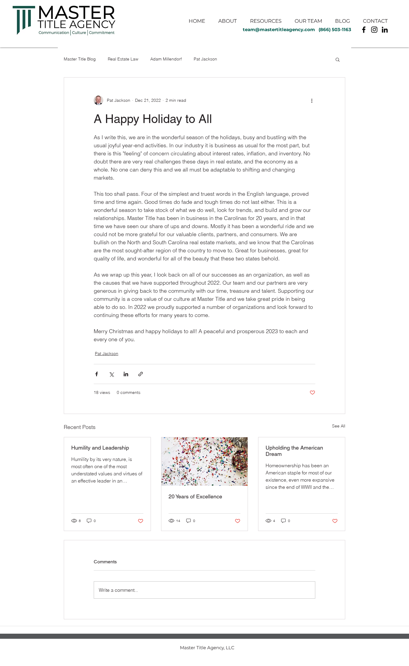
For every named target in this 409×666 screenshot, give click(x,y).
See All (338, 426)
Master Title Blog (80, 59)
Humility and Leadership (100, 447)
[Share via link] (140, 374)
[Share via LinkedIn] (126, 374)
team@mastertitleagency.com (279, 29)
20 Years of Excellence (195, 496)
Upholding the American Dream (294, 450)
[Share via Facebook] (96, 374)
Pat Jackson (205, 59)
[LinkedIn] (385, 29)
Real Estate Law (123, 59)
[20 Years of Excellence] (204, 461)
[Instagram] (374, 29)
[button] (337, 59)
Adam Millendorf (166, 59)
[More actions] (311, 100)
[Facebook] (364, 29)
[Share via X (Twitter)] (111, 374)
